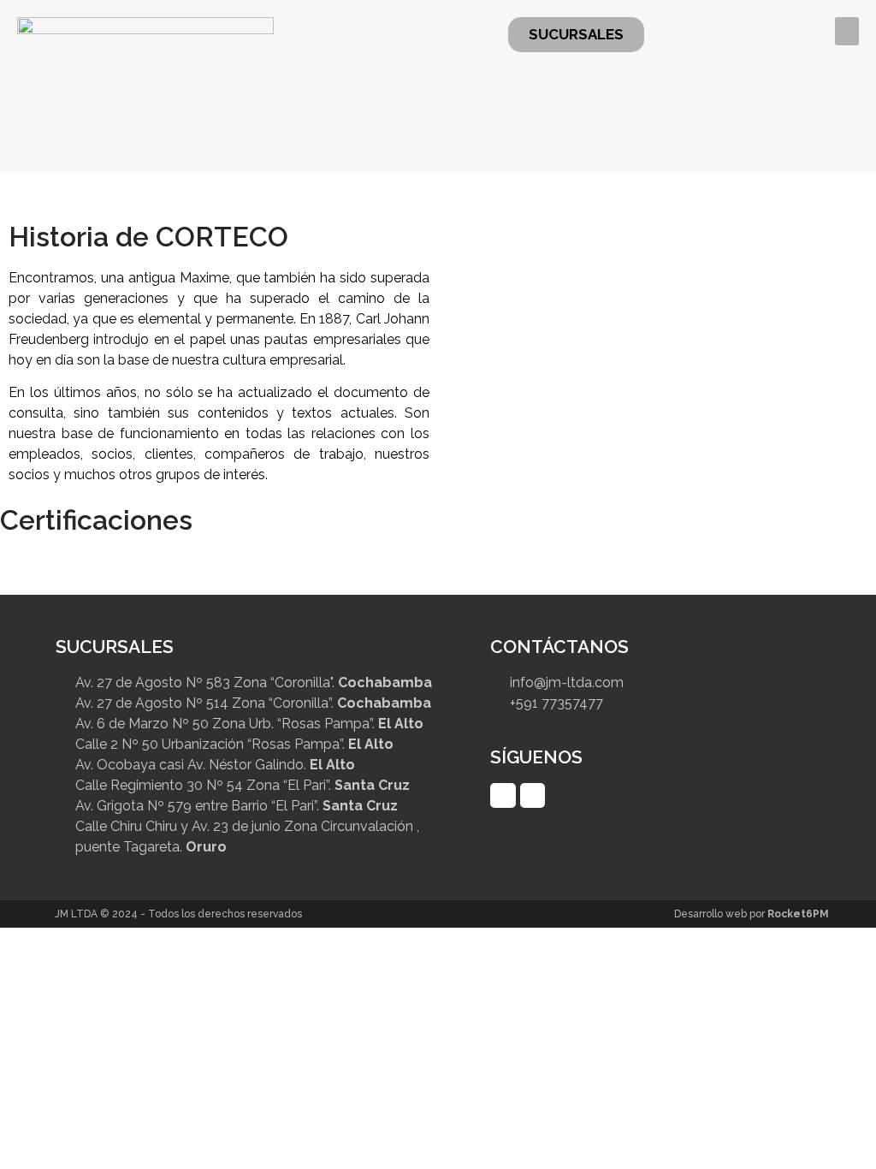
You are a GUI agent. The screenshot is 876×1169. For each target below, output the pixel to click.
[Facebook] (502, 795)
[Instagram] (532, 795)
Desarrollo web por (751, 914)
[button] (847, 31)
